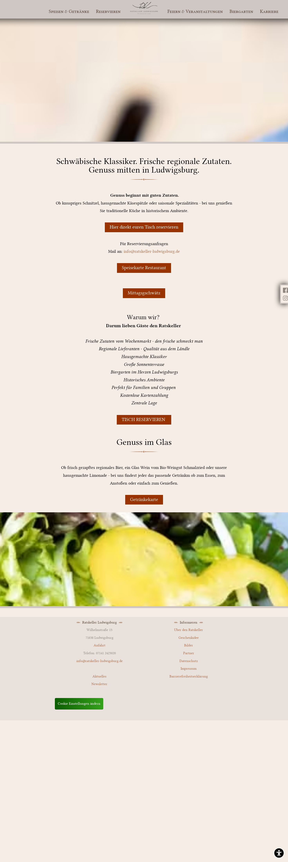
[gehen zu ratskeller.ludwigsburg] (285, 290)
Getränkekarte (144, 499)
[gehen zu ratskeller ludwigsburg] (285, 298)
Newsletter (99, 684)
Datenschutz (188, 661)
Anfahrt (99, 645)
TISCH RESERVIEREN (144, 419)
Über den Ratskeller (188, 630)
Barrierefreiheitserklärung (188, 676)
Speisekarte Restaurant (144, 267)
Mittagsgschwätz (144, 293)
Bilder (188, 645)
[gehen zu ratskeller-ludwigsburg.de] (144, 13)
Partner (188, 653)
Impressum (189, 668)
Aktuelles (99, 676)
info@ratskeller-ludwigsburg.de (152, 251)
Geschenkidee (188, 638)
